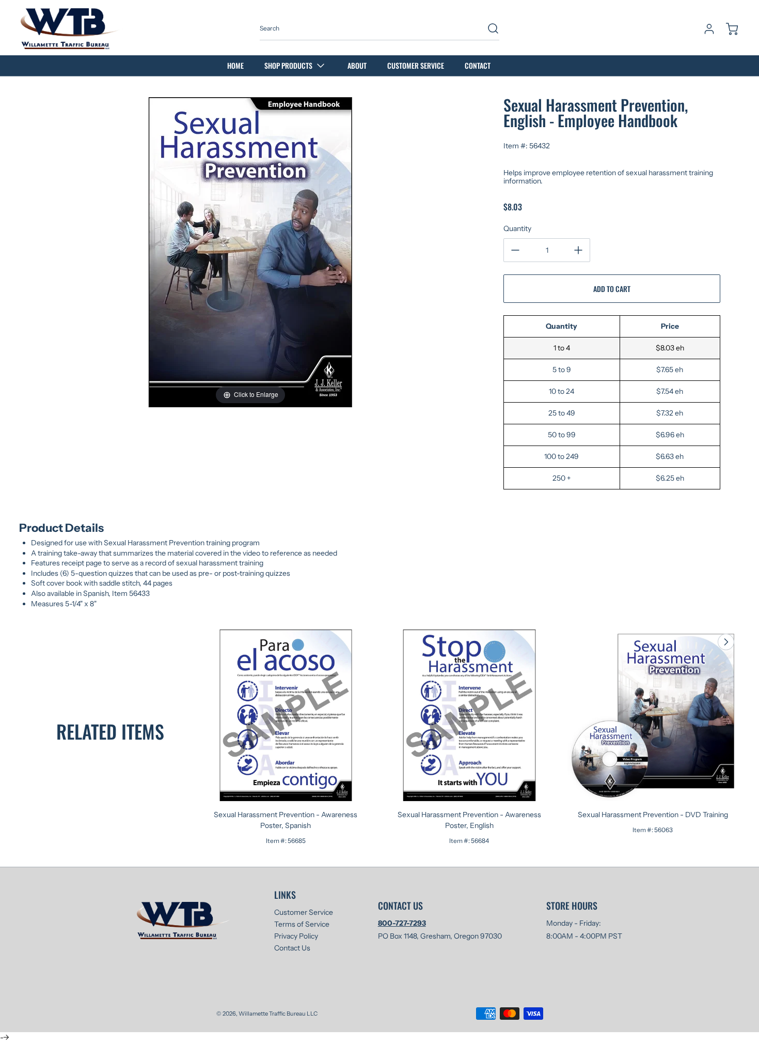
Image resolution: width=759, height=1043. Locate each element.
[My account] (704, 29)
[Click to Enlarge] (250, 251)
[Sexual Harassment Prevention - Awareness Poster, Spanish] (286, 715)
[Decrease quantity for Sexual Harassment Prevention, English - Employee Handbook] (515, 250)
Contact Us (292, 948)
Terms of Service (301, 924)
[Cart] (727, 29)
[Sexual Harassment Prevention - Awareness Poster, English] (469, 715)
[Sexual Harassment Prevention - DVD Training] (653, 715)
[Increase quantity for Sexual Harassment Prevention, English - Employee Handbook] (578, 250)
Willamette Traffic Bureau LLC (278, 1013)
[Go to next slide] (725, 642)
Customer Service (303, 912)
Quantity (517, 228)
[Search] (488, 28)
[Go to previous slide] (702, 642)
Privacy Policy (296, 936)
